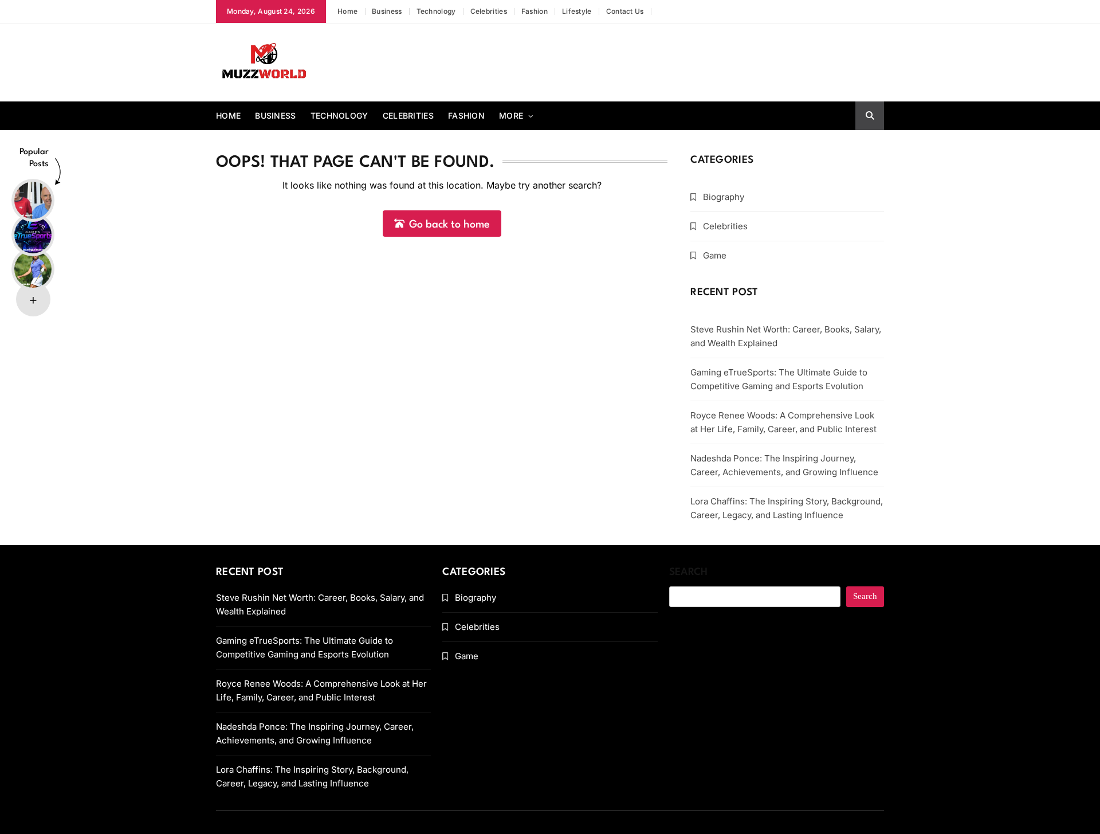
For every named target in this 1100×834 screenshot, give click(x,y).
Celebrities (488, 11)
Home (347, 11)
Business (387, 11)
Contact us (625, 11)
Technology (436, 11)
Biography (723, 196)
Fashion (534, 11)
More (511, 115)
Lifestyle (577, 11)
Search (688, 572)
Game (714, 255)
